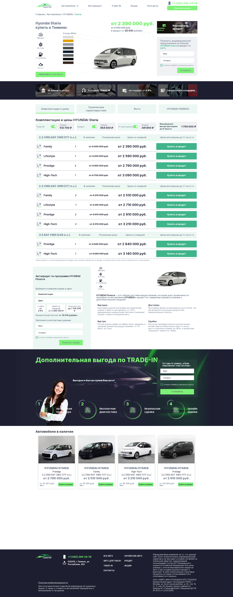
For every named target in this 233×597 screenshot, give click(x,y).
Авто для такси (112, 561)
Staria (78, 14)
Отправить (185, 70)
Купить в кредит (176, 146)
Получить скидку (71, 342)
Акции (134, 5)
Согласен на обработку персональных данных (178, 65)
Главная (40, 14)
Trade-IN (116, 5)
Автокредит (95, 5)
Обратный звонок (182, 8)
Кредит (128, 561)
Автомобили (54, 14)
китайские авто (133, 556)
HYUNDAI (68, 14)
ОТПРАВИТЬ (177, 392)
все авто (108, 556)
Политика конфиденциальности (53, 583)
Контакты (152, 5)
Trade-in (108, 566)
